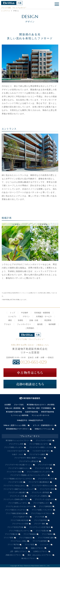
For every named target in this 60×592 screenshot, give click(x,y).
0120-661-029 (33, 362)
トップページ (5, 11)
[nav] (56, 4)
